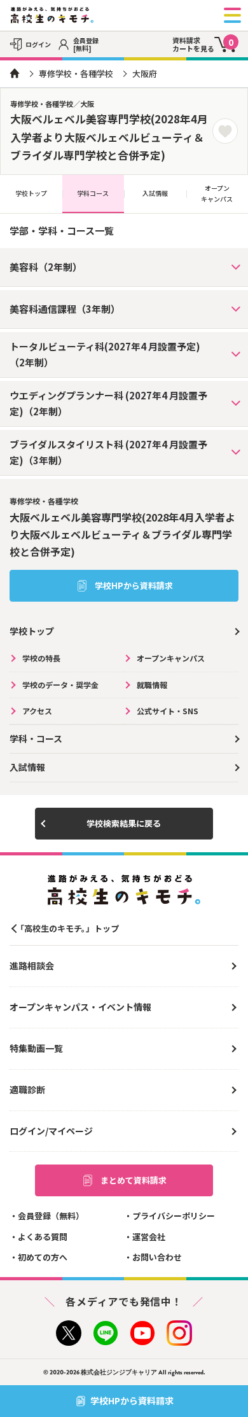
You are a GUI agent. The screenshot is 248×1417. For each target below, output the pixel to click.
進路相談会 (32, 965)
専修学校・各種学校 (76, 73)
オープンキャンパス (171, 658)
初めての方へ (42, 1257)
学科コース (93, 193)
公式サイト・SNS (167, 710)
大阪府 (144, 73)
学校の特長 (41, 658)
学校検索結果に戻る (123, 823)
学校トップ (31, 193)
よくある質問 (42, 1237)
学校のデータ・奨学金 (60, 684)
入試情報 (155, 193)
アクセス (37, 710)
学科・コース (36, 738)
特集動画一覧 (36, 1048)
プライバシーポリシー (173, 1216)
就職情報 (152, 684)
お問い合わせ (157, 1257)
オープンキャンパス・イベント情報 (80, 1006)
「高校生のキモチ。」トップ (67, 928)
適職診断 (27, 1089)
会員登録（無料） (51, 1216)
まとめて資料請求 (133, 1180)
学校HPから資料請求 (134, 585)
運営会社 (148, 1237)
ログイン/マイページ (51, 1130)
